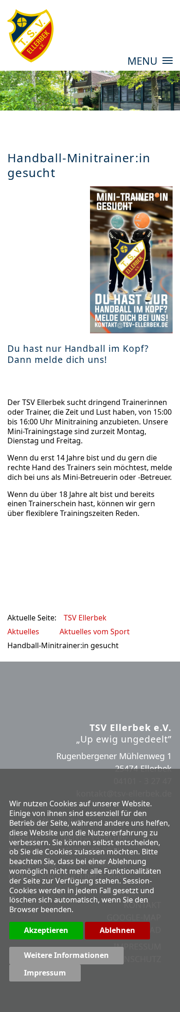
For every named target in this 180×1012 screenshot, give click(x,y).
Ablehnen (117, 930)
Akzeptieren (46, 930)
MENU (143, 61)
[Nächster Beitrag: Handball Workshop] (164, 551)
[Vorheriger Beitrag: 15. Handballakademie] (15, 551)
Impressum (45, 973)
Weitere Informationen (66, 955)
